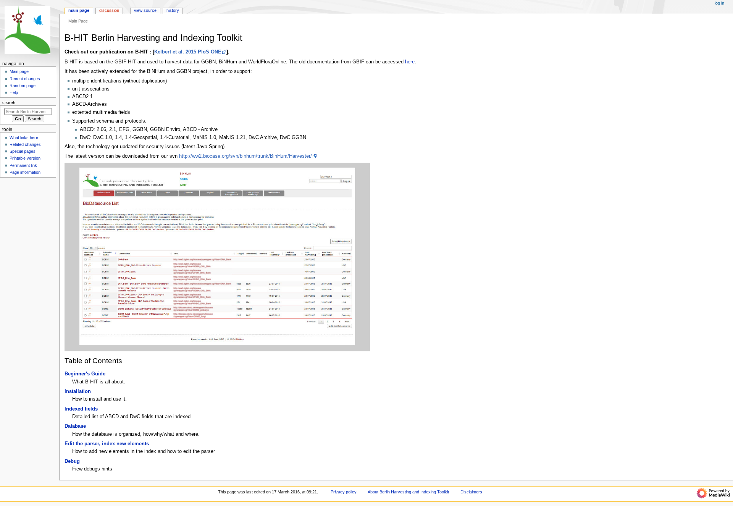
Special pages (23, 151)
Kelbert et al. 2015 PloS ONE (187, 52)
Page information (25, 172)
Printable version (25, 158)
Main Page (78, 10)
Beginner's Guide (85, 374)
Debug (72, 461)
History (172, 10)
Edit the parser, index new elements (107, 443)
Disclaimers (471, 492)
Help (14, 92)
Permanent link (23, 165)
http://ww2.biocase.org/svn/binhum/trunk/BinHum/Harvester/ (245, 156)
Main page (19, 71)
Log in (719, 3)
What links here (24, 137)
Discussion (109, 10)
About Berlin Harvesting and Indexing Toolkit (408, 492)
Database (75, 426)
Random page (23, 85)
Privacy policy (344, 492)
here (410, 62)
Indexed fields (81, 409)
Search (8, 102)
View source (145, 10)
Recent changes (25, 78)
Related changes (25, 144)
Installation (78, 391)
